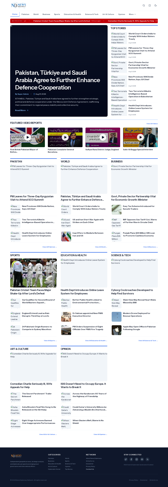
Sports (57, 14)
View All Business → (150, 247)
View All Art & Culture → (48, 434)
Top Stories (68, 469)
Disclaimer (89, 464)
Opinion (121, 14)
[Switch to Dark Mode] (155, 5)
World (35, 14)
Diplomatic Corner (54, 469)
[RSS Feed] (147, 459)
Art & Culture (108, 14)
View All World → (101, 247)
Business (46, 14)
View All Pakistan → (49, 247)
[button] (27, 140)
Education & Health (72, 14)
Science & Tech (91, 14)
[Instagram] (137, 459)
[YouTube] (142, 459)
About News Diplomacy (94, 458)
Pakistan (25, 14)
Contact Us (90, 469)
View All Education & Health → (96, 340)
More (131, 14)
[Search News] (144, 5)
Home (14, 14)
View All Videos (152, 124)
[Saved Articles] (149, 5)
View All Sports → (50, 340)
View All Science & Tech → (148, 340)
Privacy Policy (90, 466)
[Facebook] (131, 459)
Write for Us (90, 461)
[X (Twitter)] (126, 459)
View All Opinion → (100, 434)
